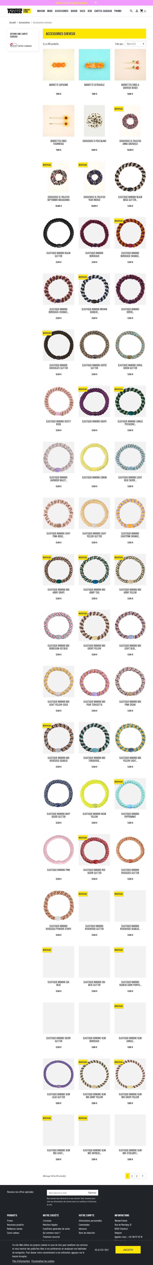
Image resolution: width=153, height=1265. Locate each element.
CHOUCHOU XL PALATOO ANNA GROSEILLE (130, 142)
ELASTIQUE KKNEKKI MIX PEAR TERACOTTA (94, 703)
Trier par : (119, 43)
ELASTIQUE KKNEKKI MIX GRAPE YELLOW (94, 647)
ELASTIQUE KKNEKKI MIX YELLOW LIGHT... (130, 759)
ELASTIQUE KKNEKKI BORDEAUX (94, 254)
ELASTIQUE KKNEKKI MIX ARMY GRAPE (58, 591)
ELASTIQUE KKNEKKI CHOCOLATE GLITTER (58, 366)
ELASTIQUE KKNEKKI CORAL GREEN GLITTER (130, 366)
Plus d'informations (21, 1261)
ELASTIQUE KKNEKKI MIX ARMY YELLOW (130, 591)
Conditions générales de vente (56, 1228)
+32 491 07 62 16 (135, 1236)
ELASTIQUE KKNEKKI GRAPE (94, 421)
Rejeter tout (102, 1249)
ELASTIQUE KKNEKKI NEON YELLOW (94, 815)
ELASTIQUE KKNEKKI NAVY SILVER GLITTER (58, 815)
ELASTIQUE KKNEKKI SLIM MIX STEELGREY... (130, 1151)
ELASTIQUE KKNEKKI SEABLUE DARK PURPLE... (130, 983)
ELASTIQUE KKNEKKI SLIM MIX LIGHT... (58, 1151)
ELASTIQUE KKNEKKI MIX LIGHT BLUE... (130, 647)
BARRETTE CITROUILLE (94, 85)
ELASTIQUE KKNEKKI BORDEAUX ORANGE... (130, 254)
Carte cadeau (13, 1232)
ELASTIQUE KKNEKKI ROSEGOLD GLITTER (130, 871)
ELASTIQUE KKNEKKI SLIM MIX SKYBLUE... (94, 1151)
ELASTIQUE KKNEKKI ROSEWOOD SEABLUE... (130, 927)
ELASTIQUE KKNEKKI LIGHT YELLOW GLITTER (94, 535)
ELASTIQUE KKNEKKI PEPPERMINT (130, 815)
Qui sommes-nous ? (51, 1232)
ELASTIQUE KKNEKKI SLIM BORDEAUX (94, 1039)
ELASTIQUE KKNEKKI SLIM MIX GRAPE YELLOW (130, 1095)
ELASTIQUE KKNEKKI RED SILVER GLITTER (94, 871)
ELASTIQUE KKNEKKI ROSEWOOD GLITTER (94, 927)
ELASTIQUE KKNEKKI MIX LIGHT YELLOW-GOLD (58, 703)
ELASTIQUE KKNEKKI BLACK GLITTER (58, 254)
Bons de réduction (87, 1232)
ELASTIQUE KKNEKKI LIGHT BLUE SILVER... (130, 479)
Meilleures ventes (14, 1228)
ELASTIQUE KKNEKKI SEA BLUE (58, 983)
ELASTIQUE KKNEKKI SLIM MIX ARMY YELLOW (94, 1095)
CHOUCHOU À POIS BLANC (94, 141)
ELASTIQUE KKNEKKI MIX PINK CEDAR (130, 703)
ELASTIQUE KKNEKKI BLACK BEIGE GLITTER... (130, 198)
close (95, 2)
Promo (10, 1220)
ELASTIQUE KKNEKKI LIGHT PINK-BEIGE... (58, 535)
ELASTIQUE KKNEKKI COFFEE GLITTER (94, 366)
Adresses (83, 1228)
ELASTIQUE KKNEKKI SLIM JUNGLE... (130, 1039)
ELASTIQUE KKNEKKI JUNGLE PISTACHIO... (130, 423)
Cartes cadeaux (24, 45)
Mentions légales (50, 1224)
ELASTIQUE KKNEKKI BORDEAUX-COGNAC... (58, 310)
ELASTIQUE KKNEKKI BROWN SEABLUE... (94, 310)
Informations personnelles (90, 1220)
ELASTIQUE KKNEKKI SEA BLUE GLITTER (94, 983)
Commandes (84, 1224)
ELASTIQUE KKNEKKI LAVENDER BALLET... (58, 479)
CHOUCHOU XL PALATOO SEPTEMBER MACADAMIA (58, 198)
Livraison (47, 1220)
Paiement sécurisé (51, 1236)
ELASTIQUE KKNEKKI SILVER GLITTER (58, 1039)
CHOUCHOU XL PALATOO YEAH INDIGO (94, 198)
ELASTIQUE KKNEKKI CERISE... (130, 310)
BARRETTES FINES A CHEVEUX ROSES (130, 86)
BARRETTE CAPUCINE (58, 85)
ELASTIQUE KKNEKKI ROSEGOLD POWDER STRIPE (58, 927)
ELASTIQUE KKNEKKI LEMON (94, 477)
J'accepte (128, 1249)
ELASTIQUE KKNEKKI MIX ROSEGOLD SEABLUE (58, 759)
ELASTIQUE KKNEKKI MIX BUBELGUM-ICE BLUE (58, 647)
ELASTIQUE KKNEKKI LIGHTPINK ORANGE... (130, 535)
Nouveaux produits (15, 1224)
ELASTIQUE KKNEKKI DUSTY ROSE (58, 423)
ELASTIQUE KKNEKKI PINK (58, 870)
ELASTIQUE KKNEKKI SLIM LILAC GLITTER (58, 1095)
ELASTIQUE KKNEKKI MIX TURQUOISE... (94, 759)
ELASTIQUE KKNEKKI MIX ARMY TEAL (94, 591)
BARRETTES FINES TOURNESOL (58, 142)
